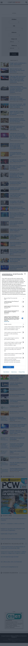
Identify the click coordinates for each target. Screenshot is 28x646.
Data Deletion (6, 371)
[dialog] (14, 323)
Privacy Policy (22, 371)
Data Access (14, 371)
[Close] (25, 274)
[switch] (23, 301)
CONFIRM (8, 367)
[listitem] (14, 299)
